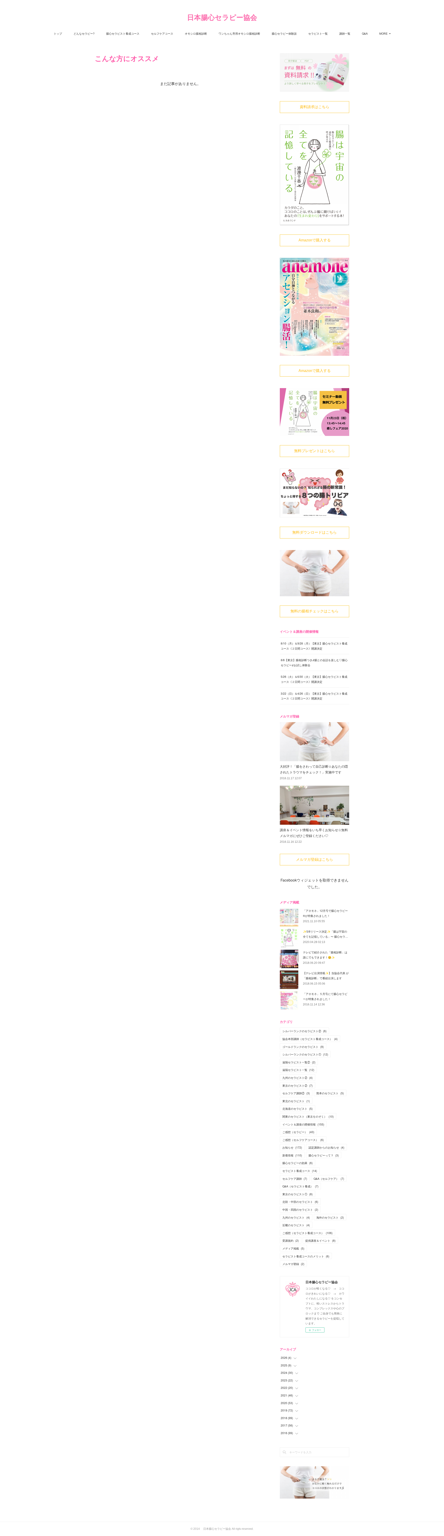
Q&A (365, 33)
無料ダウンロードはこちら (314, 532)
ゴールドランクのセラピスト (303, 1047)
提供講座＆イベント (320, 1240)
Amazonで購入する (315, 240)
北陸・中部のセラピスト (300, 1202)
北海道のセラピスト (297, 1108)
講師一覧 (344, 33)
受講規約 (290, 1240)
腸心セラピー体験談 (284, 33)
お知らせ (292, 1147)
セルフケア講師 (294, 1178)
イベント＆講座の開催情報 (303, 1124)
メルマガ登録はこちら (314, 859)
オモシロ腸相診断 (196, 33)
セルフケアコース (162, 33)
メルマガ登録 (293, 1264)
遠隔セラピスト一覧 (298, 1070)
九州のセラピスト (296, 1217)
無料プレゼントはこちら (314, 451)
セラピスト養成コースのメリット (305, 1256)
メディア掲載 (293, 1248)
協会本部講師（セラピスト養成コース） (310, 1039)
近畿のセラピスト (296, 1225)
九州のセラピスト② (297, 1078)
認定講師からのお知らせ (326, 1147)
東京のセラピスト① (297, 1194)
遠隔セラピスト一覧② (298, 1062)
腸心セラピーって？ (323, 1155)
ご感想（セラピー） (298, 1132)
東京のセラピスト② (297, 1085)
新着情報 (292, 1155)
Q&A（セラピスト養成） (300, 1186)
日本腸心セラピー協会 (222, 17)
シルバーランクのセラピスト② (304, 1031)
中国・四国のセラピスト (300, 1209)
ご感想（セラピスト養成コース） (307, 1233)
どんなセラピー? (84, 33)
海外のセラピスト (330, 1217)
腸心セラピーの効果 (297, 1163)
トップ (58, 33)
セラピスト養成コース (299, 1171)
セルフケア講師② (296, 1093)
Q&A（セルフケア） (329, 1178)
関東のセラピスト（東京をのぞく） (308, 1116)
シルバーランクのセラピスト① (305, 1054)
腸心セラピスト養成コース (122, 33)
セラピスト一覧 (318, 33)
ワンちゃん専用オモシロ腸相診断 (239, 33)
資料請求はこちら (314, 107)
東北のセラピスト (296, 1101)
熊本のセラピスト (330, 1093)
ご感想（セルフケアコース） (303, 1140)
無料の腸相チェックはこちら (314, 611)
